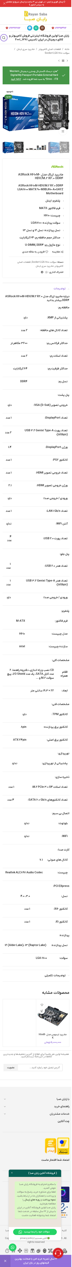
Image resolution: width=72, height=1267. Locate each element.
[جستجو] (4, 37)
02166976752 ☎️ (13, 28)
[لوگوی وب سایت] (36, 15)
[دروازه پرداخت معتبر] (63, 1146)
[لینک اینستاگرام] (42, 28)
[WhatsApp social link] (36, 28)
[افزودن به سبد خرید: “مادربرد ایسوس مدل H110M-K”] (42, 1011)
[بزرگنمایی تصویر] (63, 131)
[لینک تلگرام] (29, 28)
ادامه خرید (16, 79)
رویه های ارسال (32, 1199)
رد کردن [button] (5, 1261)
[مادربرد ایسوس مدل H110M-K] (52, 1015)
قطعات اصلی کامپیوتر (49, 49)
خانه (67, 49)
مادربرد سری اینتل (26, 49)
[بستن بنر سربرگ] (4, 3)
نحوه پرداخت (49, 1199)
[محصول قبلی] (67, 61)
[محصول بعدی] (59, 61)
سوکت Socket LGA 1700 (57, 53)
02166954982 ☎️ (59, 28)
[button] (65, 112)
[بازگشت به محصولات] (63, 61)
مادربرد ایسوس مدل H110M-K (53, 1036)
